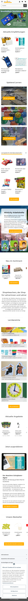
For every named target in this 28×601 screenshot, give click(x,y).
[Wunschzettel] (22, 1)
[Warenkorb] (25, 1)
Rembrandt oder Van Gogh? (20, 169)
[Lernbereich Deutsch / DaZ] (14, 354)
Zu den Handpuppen (9, 138)
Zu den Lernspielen (9, 98)
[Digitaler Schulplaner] (14, 461)
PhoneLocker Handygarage (5, 70)
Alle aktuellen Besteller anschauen (14, 544)
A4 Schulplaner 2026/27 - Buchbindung (19, 49)
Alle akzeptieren (14, 586)
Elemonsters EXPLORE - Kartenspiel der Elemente (20, 190)
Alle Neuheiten (14, 282)
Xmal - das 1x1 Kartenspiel (5, 169)
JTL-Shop (16, 599)
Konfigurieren (14, 591)
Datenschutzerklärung (7, 583)
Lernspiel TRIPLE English (6, 190)
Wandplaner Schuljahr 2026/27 (20, 70)
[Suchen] (25, 5)
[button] (19, 1)
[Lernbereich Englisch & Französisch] (14, 343)
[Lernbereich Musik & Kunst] (14, 370)
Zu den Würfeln (8, 118)
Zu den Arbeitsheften (15, 231)
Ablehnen (14, 595)
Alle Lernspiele (14, 199)
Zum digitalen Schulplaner (10, 506)
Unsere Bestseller (14, 517)
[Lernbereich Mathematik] (14, 331)
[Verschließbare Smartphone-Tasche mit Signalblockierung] (14, 18)
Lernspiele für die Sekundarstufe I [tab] (11, 153)
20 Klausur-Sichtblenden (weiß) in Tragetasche (5, 49)
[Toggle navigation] (2, 1)
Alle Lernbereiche (14, 406)
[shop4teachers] (8, 1)
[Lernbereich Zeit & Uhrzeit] (14, 392)
